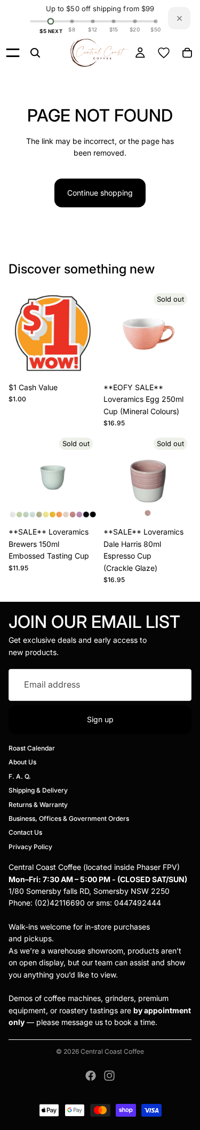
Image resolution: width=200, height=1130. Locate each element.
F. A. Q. (20, 776)
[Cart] (187, 52)
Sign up (100, 719)
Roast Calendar (32, 748)
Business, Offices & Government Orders (69, 818)
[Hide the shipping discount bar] (179, 18)
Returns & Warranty (38, 805)
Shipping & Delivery (38, 790)
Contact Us (25, 832)
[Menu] (13, 53)
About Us (22, 762)
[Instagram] (109, 1075)
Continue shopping (100, 192)
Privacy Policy (30, 847)
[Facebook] (90, 1075)
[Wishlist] (163, 52)
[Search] (35, 52)
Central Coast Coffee (112, 1051)
